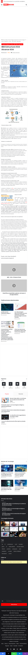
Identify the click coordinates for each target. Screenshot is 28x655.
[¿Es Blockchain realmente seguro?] (7, 307)
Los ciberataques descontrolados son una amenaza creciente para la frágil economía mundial (21, 314)
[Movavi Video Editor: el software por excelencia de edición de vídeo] (5, 400)
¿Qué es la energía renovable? (19, 488)
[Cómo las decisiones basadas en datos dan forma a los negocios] (21, 324)
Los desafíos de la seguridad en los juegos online (18, 415)
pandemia (9, 548)
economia (21, 544)
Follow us (3, 557)
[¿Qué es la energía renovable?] (21, 483)
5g (2, 544)
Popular (7, 394)
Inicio (3, 39)
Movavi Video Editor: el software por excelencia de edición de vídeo (18, 400)
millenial (3, 548)
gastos (3, 546)
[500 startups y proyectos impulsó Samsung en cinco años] (14, 534)
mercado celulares (20, 546)
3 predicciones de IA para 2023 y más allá (6, 488)
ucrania (10, 553)
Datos (17, 643)
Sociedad (15, 645)
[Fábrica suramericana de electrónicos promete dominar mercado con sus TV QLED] (5, 534)
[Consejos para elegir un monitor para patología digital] (5, 529)
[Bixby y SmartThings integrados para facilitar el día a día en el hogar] (14, 529)
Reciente (21, 394)
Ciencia (6, 643)
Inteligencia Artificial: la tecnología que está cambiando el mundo (7, 474)
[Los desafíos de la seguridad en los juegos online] (5, 417)
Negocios (7, 645)
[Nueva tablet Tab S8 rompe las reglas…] (23, 534)
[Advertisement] (14, 22)
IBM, (13, 188)
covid (16, 544)
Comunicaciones (11, 643)
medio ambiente (12, 546)
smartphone (4, 551)
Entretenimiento (23, 643)
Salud (11, 645)
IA (6, 546)
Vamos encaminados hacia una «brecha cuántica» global (20, 474)
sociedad (10, 551)
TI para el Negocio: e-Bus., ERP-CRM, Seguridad (12, 44)
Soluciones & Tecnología (19, 39)
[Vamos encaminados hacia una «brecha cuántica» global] (21, 468)
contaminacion (10, 544)
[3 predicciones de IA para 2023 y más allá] (7, 483)
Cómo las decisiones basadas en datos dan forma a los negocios (20, 331)
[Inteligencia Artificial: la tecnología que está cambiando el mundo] (7, 468)
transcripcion (4, 553)
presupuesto (14, 548)
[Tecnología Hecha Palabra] (8, 4)
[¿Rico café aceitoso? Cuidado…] (5, 523)
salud (20, 548)
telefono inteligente (17, 551)
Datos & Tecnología (9, 39)
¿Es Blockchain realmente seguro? (6, 312)
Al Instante (20, 645)
